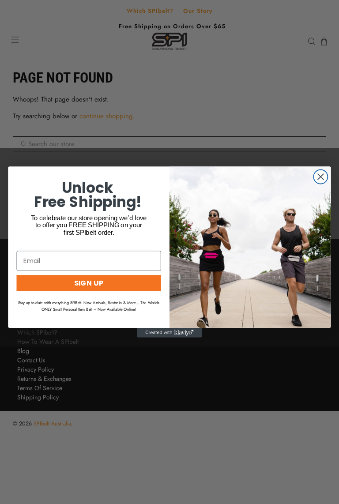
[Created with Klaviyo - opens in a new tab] (169, 333)
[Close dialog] (320, 176)
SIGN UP (89, 283)
